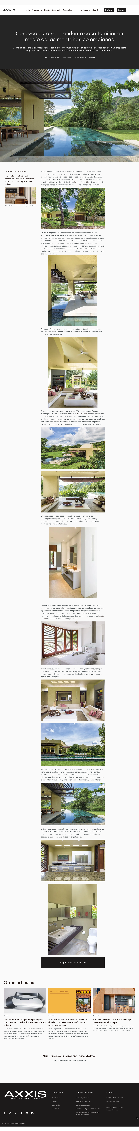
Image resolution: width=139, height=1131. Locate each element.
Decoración (56, 10)
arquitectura (81, 414)
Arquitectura (37, 10)
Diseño (47, 10)
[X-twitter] (16, 1114)
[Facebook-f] (5, 1114)
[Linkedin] (28, 1114)
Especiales (67, 10)
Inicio (28, 10)
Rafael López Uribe (82, 182)
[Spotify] (33, 1114)
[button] (84, 962)
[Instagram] (11, 1114)
